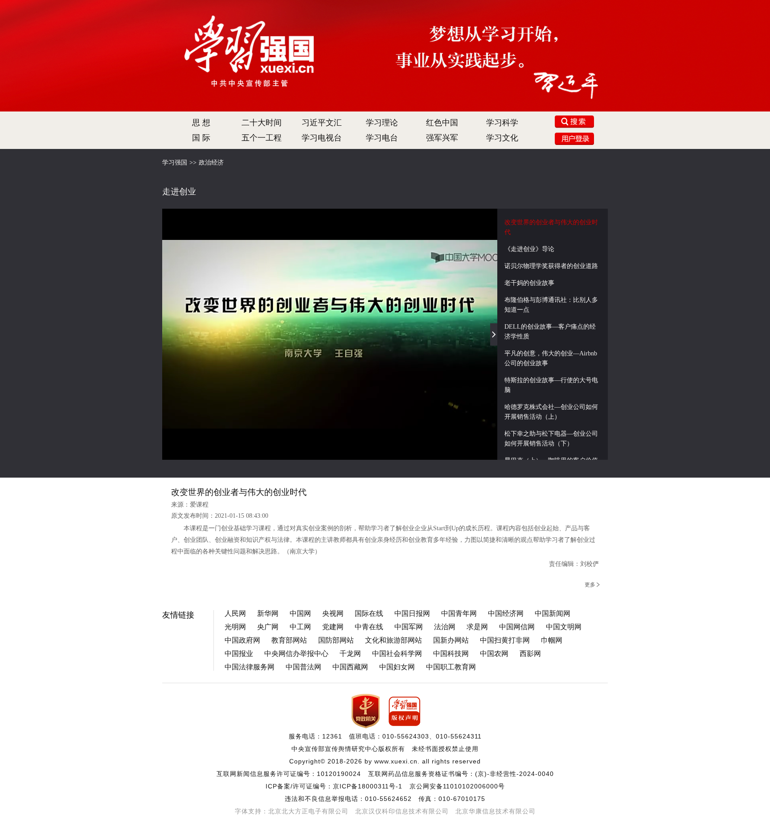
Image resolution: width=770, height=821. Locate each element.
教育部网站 (289, 640)
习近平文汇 (322, 122)
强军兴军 (442, 137)
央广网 (268, 627)
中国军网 (408, 627)
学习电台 (382, 137)
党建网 (333, 627)
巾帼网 (551, 640)
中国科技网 (451, 653)
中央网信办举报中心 (296, 653)
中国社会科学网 (397, 653)
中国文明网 (564, 627)
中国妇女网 (397, 667)
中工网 (300, 627)
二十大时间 (262, 122)
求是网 (477, 627)
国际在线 (369, 613)
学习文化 (502, 137)
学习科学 (502, 122)
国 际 (201, 137)
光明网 (235, 627)
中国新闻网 (552, 613)
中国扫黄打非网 (505, 640)
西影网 (530, 653)
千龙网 (350, 653)
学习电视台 (322, 137)
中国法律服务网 (249, 667)
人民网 (235, 613)
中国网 (300, 613)
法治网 (444, 627)
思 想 (201, 122)
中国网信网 (517, 627)
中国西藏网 (350, 667)
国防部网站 (336, 640)
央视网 (333, 613)
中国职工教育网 (451, 667)
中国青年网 (459, 613)
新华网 (268, 613)
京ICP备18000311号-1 (367, 786)
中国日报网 (412, 613)
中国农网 (494, 653)
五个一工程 (262, 137)
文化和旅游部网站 (393, 640)
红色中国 (442, 122)
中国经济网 (506, 613)
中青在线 (369, 627)
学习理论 (382, 122)
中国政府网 (242, 640)
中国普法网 (303, 667)
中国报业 (239, 653)
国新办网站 (451, 640)
